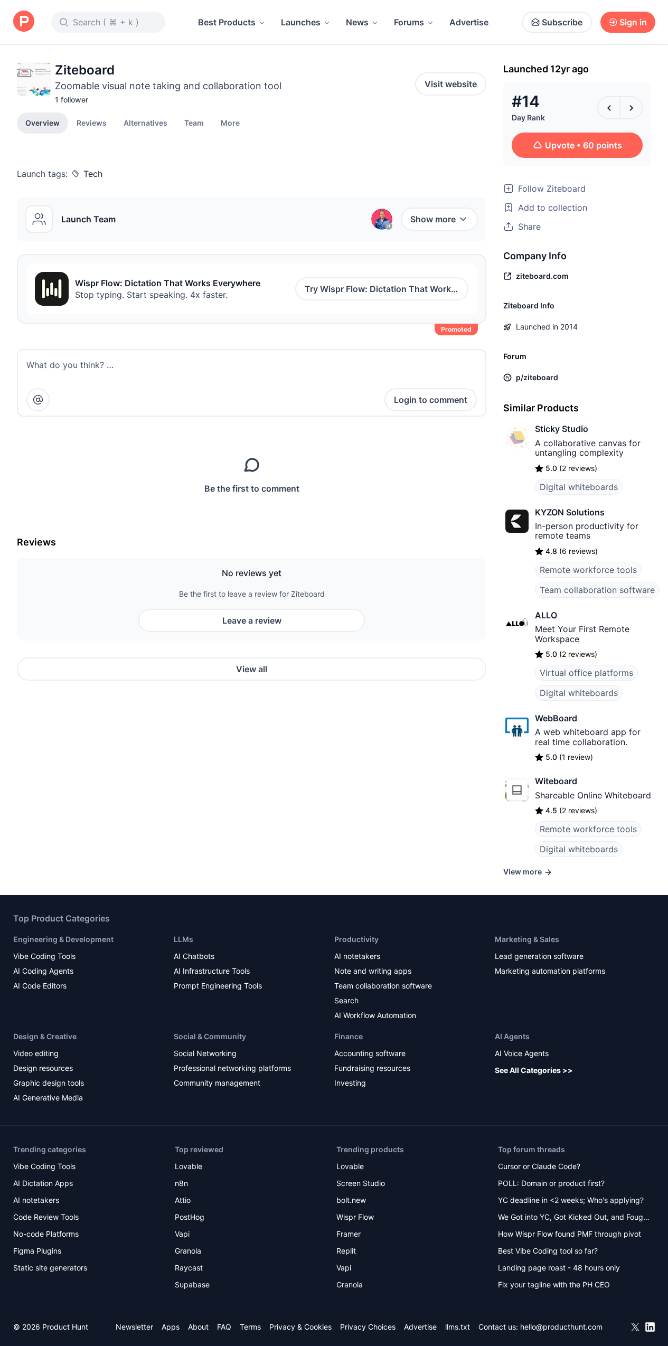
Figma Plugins (37, 1250)
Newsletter (134, 1326)
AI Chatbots (194, 956)
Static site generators (50, 1267)
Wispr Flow (355, 1216)
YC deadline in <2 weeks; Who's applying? (571, 1200)
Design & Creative (45, 1036)
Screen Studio (360, 1183)
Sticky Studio (561, 428)
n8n (181, 1183)
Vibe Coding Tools (44, 956)
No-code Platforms (46, 1233)
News (357, 22)
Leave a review (251, 620)
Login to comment (430, 399)
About (198, 1326)
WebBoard (556, 718)
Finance (348, 1036)
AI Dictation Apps (43, 1183)
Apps (171, 1326)
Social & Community (210, 1036)
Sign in (633, 22)
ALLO (546, 615)
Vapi (182, 1233)
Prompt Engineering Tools (218, 985)
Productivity (356, 939)
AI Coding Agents (43, 970)
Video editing (36, 1053)
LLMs (183, 939)
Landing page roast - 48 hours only (559, 1267)
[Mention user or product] (38, 399)
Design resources (43, 1067)
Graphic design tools (48, 1082)
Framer (348, 1233)
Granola (188, 1250)
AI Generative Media (48, 1097)
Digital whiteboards (579, 487)
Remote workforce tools (588, 569)
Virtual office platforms (586, 672)
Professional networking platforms (232, 1067)
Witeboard (556, 781)
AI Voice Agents (522, 1053)
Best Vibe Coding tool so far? (548, 1250)
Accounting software (370, 1053)
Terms (250, 1326)
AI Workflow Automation (375, 1015)
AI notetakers (357, 956)
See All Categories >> (534, 1070)
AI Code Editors (40, 985)
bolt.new (351, 1200)
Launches (301, 22)
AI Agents (512, 1036)
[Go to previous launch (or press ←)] (608, 107)
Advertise (468, 22)
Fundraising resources (372, 1067)
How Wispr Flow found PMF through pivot (569, 1233)
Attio (183, 1200)
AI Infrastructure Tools (212, 970)
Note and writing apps (372, 970)
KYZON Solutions (570, 512)
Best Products (227, 22)
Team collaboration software (597, 590)
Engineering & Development (63, 939)
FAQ (224, 1326)
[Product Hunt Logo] (23, 22)
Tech (92, 173)
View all (251, 669)
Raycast (189, 1267)
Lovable (188, 1166)
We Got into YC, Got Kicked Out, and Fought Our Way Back (574, 1217)
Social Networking (205, 1053)
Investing (350, 1082)
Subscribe (562, 22)
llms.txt (457, 1326)
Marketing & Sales (527, 939)
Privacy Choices (368, 1326)
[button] (230, 122)
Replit (346, 1250)
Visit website (451, 84)
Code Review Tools (46, 1216)
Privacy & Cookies (300, 1326)
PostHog (189, 1216)
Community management (217, 1082)
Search (346, 1000)
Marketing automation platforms (550, 970)
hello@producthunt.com (561, 1326)
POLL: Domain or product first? (551, 1183)
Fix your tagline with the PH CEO (554, 1284)
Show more (433, 219)
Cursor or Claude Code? (539, 1166)
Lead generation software (539, 956)
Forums (409, 22)
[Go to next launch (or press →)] (631, 107)
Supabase (192, 1284)
